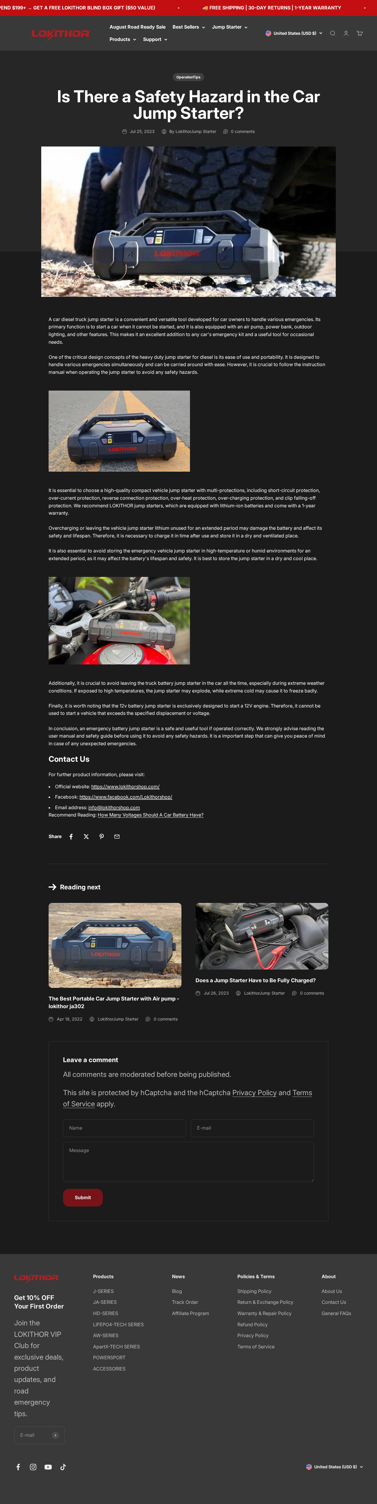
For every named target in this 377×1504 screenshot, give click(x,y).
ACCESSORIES (109, 1369)
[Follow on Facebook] (18, 1467)
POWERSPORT (109, 1357)
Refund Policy (252, 1324)
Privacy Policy (254, 1092)
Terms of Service (256, 1347)
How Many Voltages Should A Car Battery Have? (151, 815)
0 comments (243, 131)
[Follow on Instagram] (33, 1467)
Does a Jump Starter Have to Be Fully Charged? (256, 980)
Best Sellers (186, 27)
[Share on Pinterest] (102, 836)
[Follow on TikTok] (63, 1467)
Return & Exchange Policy (265, 1302)
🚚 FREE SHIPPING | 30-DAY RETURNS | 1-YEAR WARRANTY (248, 8)
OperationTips (188, 77)
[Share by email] (117, 836)
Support (152, 39)
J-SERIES (103, 1291)
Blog (177, 1291)
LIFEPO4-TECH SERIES (118, 1324)
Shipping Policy (254, 1291)
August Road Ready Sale (138, 27)
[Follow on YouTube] (48, 1467)
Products (120, 39)
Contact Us (334, 1302)
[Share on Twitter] (86, 836)
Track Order (185, 1302)
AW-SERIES (105, 1335)
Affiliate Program (190, 1313)
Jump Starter (227, 27)
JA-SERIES (105, 1302)
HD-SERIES (105, 1313)
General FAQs (336, 1313)
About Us (332, 1291)
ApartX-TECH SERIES (116, 1347)
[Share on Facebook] (71, 836)
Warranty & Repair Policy (264, 1313)
